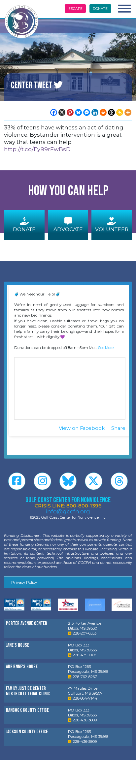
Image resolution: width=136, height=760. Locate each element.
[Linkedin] (94, 112)
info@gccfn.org (68, 511)
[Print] (103, 112)
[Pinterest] (70, 112)
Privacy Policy (24, 582)
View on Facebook (82, 428)
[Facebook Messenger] (86, 112)
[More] (127, 112)
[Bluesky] (78, 112)
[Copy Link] (119, 112)
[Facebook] (53, 112)
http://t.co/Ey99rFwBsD (37, 149)
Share (118, 428)
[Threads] (111, 112)
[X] (61, 112)
